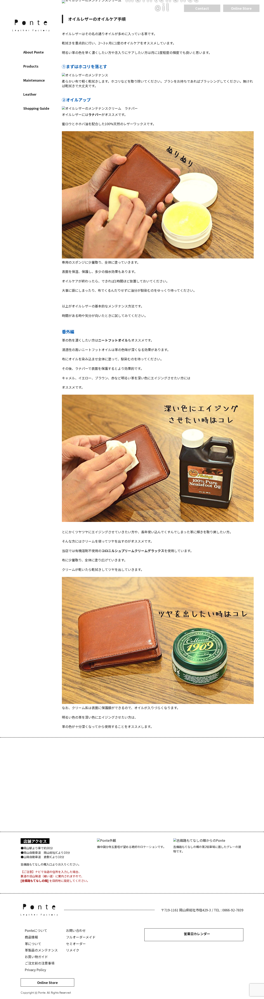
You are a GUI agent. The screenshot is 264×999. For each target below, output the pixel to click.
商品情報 (31, 937)
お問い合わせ (76, 930)
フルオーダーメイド (80, 937)
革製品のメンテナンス (41, 950)
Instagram (30, 135)
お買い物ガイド (36, 956)
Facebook (18, 135)
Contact (202, 8)
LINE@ (43, 135)
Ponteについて (36, 930)
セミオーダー (76, 943)
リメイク (72, 950)
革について (33, 943)
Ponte (31, 26)
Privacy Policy (35, 969)
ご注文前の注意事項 (39, 963)
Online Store (47, 982)
